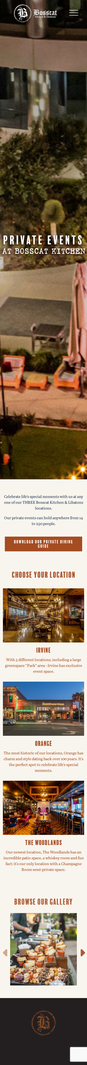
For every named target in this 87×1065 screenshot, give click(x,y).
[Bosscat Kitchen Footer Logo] (44, 1023)
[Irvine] (43, 615)
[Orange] (43, 708)
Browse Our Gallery (43, 899)
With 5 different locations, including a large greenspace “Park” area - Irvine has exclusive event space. (43, 665)
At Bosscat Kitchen (43, 251)
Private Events (43, 239)
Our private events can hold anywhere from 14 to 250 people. (43, 521)
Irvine (43, 649)
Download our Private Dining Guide (43, 543)
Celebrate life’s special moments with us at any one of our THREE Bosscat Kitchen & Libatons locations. (43, 502)
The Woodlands (43, 842)
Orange (43, 742)
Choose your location (43, 574)
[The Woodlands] (43, 808)
